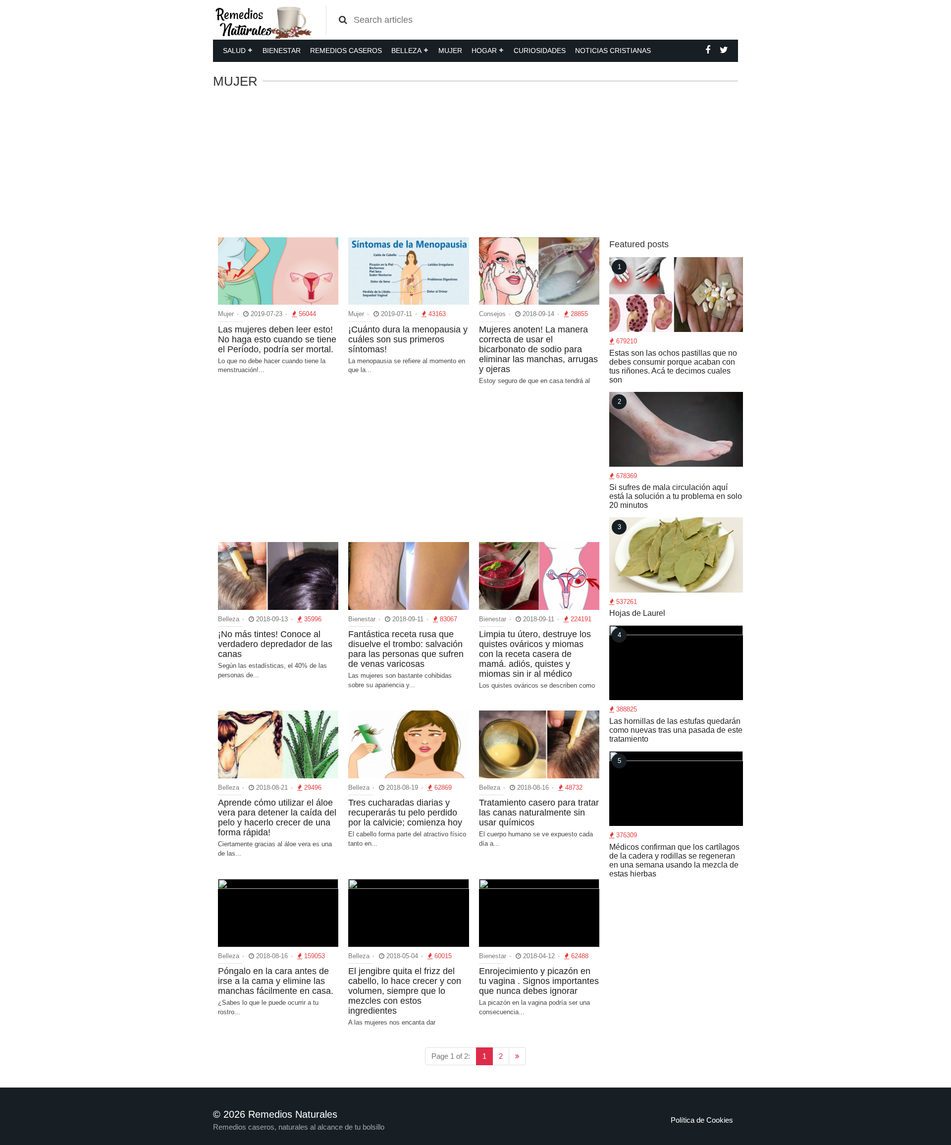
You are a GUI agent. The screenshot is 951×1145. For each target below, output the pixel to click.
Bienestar (282, 51)
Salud (234, 51)
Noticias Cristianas (613, 51)
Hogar (484, 51)
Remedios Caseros (346, 51)
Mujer (450, 51)
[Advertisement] (475, 163)
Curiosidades (540, 51)
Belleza (406, 51)
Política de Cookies (702, 1120)
